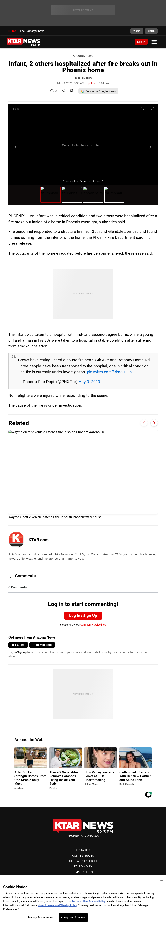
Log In (141, 41)
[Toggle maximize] (153, 108)
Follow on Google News (101, 91)
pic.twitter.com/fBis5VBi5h (109, 372)
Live (13, 31)
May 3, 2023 (89, 381)
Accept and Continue (73, 917)
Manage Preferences (40, 917)
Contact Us (83, 850)
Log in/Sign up (17, 652)
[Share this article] (63, 91)
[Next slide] (149, 147)
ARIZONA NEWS (83, 56)
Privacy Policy (97, 901)
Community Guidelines (93, 624)
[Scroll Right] (154, 422)
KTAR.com (39, 539)
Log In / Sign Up (83, 616)
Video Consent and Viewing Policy (57, 905)
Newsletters (44, 644)
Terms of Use (80, 901)
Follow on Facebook (83, 861)
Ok (161, 880)
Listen (151, 31)
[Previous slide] (16, 147)
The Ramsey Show (32, 31)
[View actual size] (142, 108)
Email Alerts (83, 872)
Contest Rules (83, 855)
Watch (136, 31)
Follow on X (83, 866)
